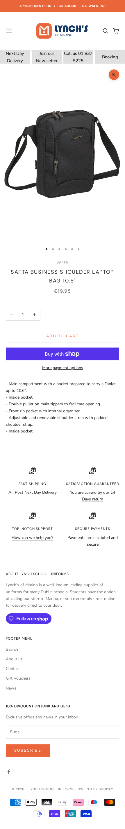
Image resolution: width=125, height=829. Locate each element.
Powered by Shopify (94, 789)
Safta (62, 262)
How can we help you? (32, 537)
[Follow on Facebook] (9, 772)
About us (14, 659)
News (11, 688)
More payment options (62, 368)
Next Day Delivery (15, 57)
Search (12, 649)
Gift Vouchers (18, 678)
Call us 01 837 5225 (78, 57)
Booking (110, 57)
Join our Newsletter (47, 57)
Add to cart (62, 336)
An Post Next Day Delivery (32, 492)
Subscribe (27, 750)
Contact (13, 668)
